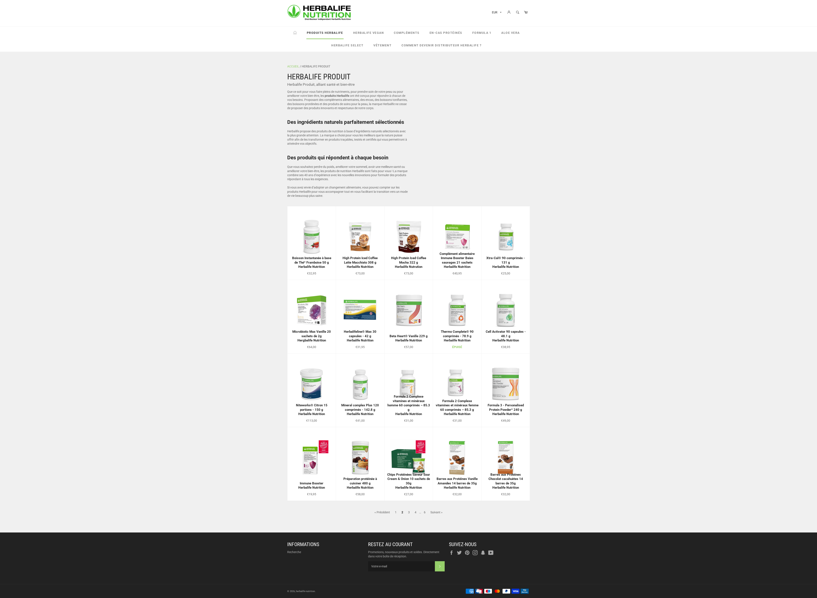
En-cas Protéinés (446, 32)
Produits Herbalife (325, 32)
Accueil (293, 66)
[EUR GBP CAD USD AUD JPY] (496, 13)
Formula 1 (481, 32)
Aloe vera (510, 32)
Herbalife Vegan (368, 32)
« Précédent (382, 512)
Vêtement (382, 45)
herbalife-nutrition (305, 591)
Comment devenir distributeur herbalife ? (441, 45)
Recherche (294, 552)
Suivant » (436, 512)
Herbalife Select (347, 45)
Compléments (407, 32)
